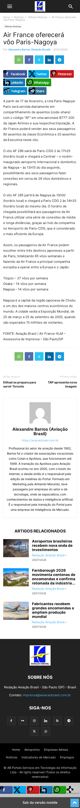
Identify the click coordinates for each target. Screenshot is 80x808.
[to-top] (74, 801)
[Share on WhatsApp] (59, 790)
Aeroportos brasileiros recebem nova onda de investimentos (52, 545)
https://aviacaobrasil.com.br (40, 440)
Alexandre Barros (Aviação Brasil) (29, 49)
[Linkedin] (49, 59)
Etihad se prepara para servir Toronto (19, 384)
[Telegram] (59, 59)
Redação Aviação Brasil (48, 555)
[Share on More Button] (73, 790)
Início (6, 17)
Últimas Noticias (37, 17)
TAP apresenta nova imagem (62, 384)
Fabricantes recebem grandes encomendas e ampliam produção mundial (53, 610)
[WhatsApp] (19, 59)
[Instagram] (34, 721)
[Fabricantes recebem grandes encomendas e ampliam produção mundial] (16, 611)
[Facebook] (29, 59)
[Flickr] (23, 721)
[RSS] (57, 721)
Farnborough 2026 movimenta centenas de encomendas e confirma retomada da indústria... (53, 576)
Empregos (67, 757)
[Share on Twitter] (19, 790)
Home (16, 749)
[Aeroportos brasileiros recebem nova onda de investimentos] (16, 548)
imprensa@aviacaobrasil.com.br (47, 695)
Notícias (19, 17)
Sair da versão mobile (40, 802)
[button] (9, 6)
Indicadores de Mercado (39, 757)
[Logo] (40, 664)
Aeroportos (32, 749)
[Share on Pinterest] (33, 790)
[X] (39, 59)
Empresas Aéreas (56, 749)
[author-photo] (40, 423)
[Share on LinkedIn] (46, 790)
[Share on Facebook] (6, 790)
